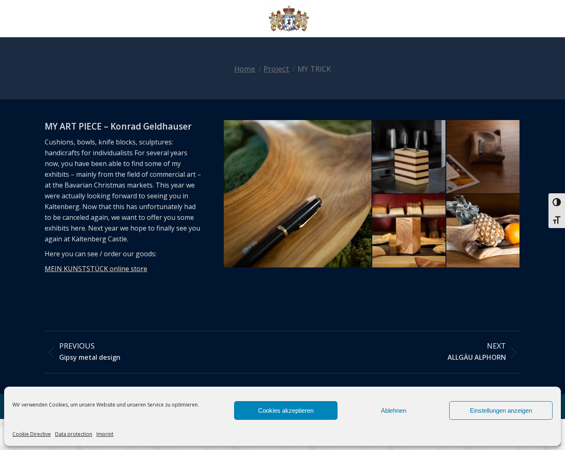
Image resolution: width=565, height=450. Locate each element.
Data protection (73, 434)
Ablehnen (393, 410)
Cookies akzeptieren (286, 410)
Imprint (104, 434)
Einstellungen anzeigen (501, 410)
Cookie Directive (31, 434)
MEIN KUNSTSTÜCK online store (96, 268)
